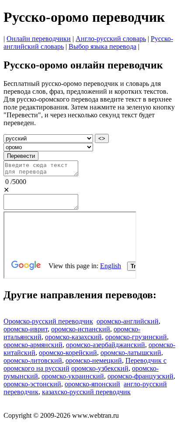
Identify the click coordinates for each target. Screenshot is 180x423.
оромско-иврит (25, 329)
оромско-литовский (32, 360)
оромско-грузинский (136, 337)
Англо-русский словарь (111, 38)
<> (101, 138)
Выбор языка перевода (102, 46)
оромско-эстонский (32, 384)
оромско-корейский (68, 352)
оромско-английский (128, 321)
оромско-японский (92, 384)
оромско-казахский (73, 337)
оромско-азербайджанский (105, 344)
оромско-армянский (32, 344)
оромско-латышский (130, 352)
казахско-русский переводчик (86, 392)
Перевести (21, 156)
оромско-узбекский (99, 368)
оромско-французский (140, 376)
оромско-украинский (73, 376)
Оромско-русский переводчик (48, 321)
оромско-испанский (80, 329)
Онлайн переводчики (39, 38)
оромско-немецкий (94, 360)
